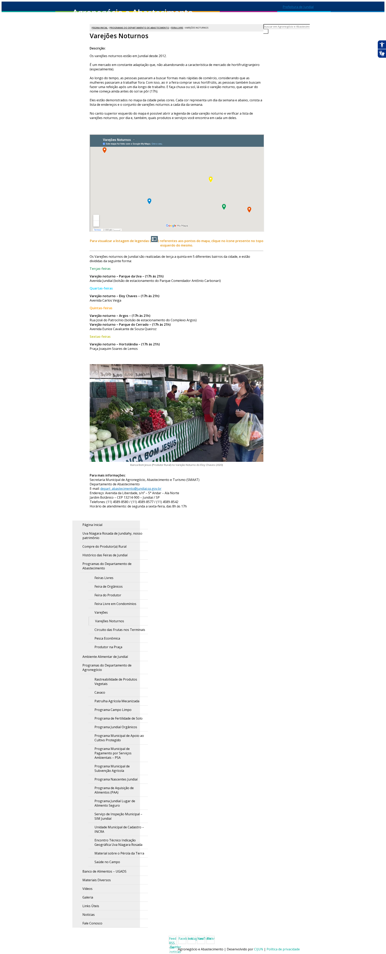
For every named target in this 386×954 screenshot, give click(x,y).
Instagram (192, 938)
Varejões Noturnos (109, 621)
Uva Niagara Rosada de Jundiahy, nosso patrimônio (112, 535)
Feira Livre (177, 27)
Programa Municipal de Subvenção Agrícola (112, 768)
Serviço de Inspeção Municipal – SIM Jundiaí (118, 816)
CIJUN (258, 949)
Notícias (88, 914)
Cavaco (99, 692)
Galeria (87, 897)
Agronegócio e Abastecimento (139, 15)
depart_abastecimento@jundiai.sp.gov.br (130, 488)
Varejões (101, 612)
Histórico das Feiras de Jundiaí (104, 555)
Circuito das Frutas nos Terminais (119, 629)
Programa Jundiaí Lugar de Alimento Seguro (114, 803)
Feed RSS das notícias (173, 940)
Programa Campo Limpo (112, 710)
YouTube (201, 938)
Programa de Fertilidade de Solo (118, 718)
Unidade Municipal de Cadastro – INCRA (119, 829)
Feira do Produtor (107, 595)
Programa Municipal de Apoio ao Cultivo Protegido (119, 737)
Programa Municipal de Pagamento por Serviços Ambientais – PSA (112, 753)
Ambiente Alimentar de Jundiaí (105, 656)
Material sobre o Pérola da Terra (119, 853)
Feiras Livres (103, 578)
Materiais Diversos (96, 880)
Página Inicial (100, 27)
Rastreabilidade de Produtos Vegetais (115, 681)
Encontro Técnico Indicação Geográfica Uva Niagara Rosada (118, 842)
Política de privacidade (283, 949)
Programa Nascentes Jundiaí (116, 779)
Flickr (211, 938)
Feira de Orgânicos (108, 586)
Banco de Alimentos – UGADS (104, 871)
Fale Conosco (92, 923)
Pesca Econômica (107, 638)
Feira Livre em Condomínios (115, 604)
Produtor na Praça (108, 647)
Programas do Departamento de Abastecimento (139, 27)
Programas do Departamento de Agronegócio (106, 667)
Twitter (174, 947)
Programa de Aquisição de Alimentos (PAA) (114, 790)
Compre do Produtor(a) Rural (104, 546)
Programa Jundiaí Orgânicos (115, 727)
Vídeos (87, 888)
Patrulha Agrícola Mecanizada (116, 701)
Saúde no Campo (107, 862)
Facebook (182, 938)
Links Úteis (90, 906)
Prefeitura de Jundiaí (298, 7)
